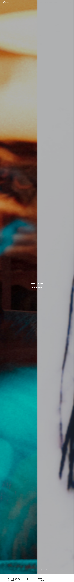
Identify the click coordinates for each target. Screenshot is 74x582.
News (27, 2)
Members (41, 2)
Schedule (22, 2)
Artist (31, 2)
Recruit (50, 2)
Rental (46, 2)
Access (35, 2)
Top (18, 2)
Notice (55, 2)
